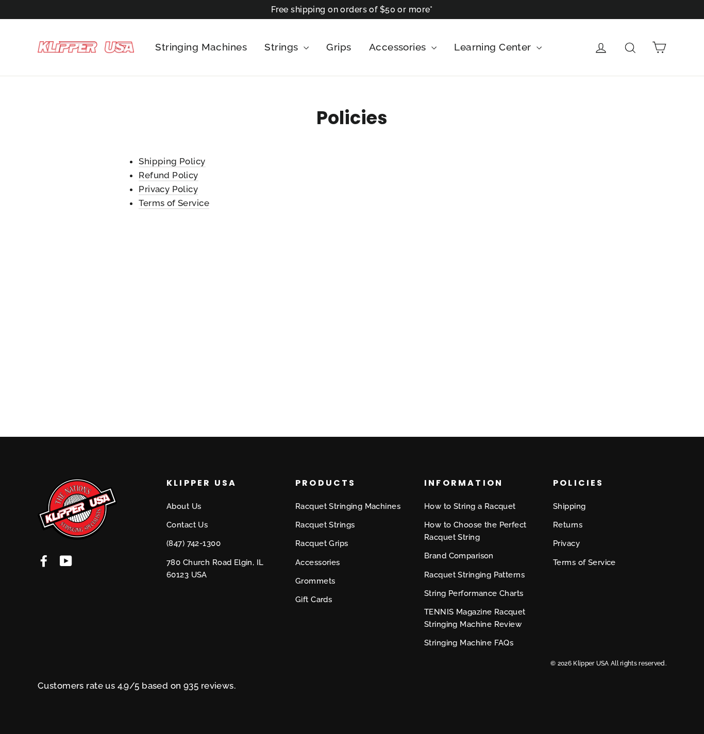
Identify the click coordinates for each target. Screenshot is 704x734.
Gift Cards (313, 599)
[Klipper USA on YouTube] (66, 560)
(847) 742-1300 (193, 543)
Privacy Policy (168, 189)
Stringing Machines (201, 47)
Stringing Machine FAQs (468, 642)
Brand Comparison (459, 555)
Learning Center (494, 47)
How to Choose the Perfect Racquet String (475, 531)
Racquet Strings (325, 525)
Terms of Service (174, 203)
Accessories (399, 47)
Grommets (315, 581)
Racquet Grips (321, 543)
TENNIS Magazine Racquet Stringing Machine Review (475, 618)
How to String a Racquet (470, 506)
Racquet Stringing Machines (347, 506)
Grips (338, 47)
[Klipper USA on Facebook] (44, 560)
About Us (183, 506)
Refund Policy (168, 175)
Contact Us (187, 525)
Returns (567, 525)
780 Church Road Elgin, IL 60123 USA (215, 568)
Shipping (569, 506)
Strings (282, 47)
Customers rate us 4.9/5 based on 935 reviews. (137, 685)
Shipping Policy (172, 161)
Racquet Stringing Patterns (474, 574)
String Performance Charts (474, 593)
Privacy (566, 543)
